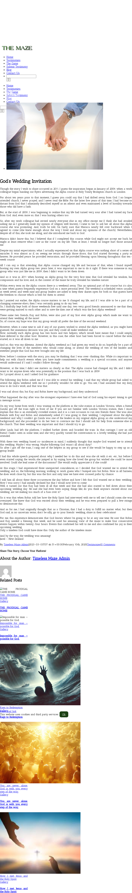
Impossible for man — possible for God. (14, 625)
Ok (64, 714)
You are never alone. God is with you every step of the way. (14, 788)
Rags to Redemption (11, 707)
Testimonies (93, 544)
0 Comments (108, 544)
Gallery (4, 601)
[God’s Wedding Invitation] (54, 168)
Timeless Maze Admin (16, 544)
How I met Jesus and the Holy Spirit (14, 877)
